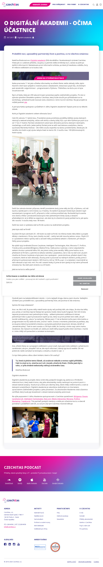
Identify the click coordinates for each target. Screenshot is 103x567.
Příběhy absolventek (86, 519)
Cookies (96, 562)
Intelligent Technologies (33, 399)
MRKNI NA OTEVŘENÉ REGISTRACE (50, 78)
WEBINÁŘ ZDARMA (40, 5)
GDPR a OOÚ (71, 562)
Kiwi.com (47, 399)
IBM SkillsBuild (39, 526)
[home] (10, 4)
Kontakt (82, 516)
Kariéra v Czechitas (85, 522)
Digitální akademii (38, 60)
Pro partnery (83, 529)
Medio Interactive (59, 399)
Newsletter (60, 519)
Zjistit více (9, 282)
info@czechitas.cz (10, 527)
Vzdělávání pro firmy (40, 529)
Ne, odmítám (85, 283)
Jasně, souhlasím (85, 278)
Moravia (69, 399)
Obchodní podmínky (84, 562)
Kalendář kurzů (39, 513)
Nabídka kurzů (38, 516)
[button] (59, 4)
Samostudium (38, 519)
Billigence (77, 396)
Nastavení (84, 289)
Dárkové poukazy (62, 516)
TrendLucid (25, 401)
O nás (81, 513)
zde (25, 102)
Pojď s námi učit (84, 526)
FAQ (58, 513)
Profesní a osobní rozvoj (42, 522)
